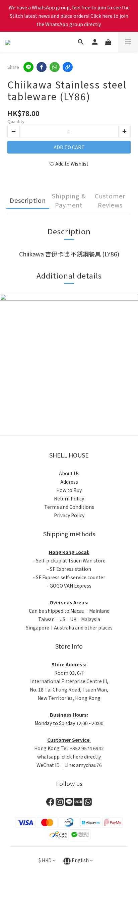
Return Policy (69, 498)
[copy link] (68, 67)
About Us (69, 473)
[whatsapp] (55, 67)
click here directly (81, 756)
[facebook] (42, 67)
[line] (28, 67)
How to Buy (69, 490)
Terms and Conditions (69, 506)
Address (69, 481)
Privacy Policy (69, 515)
